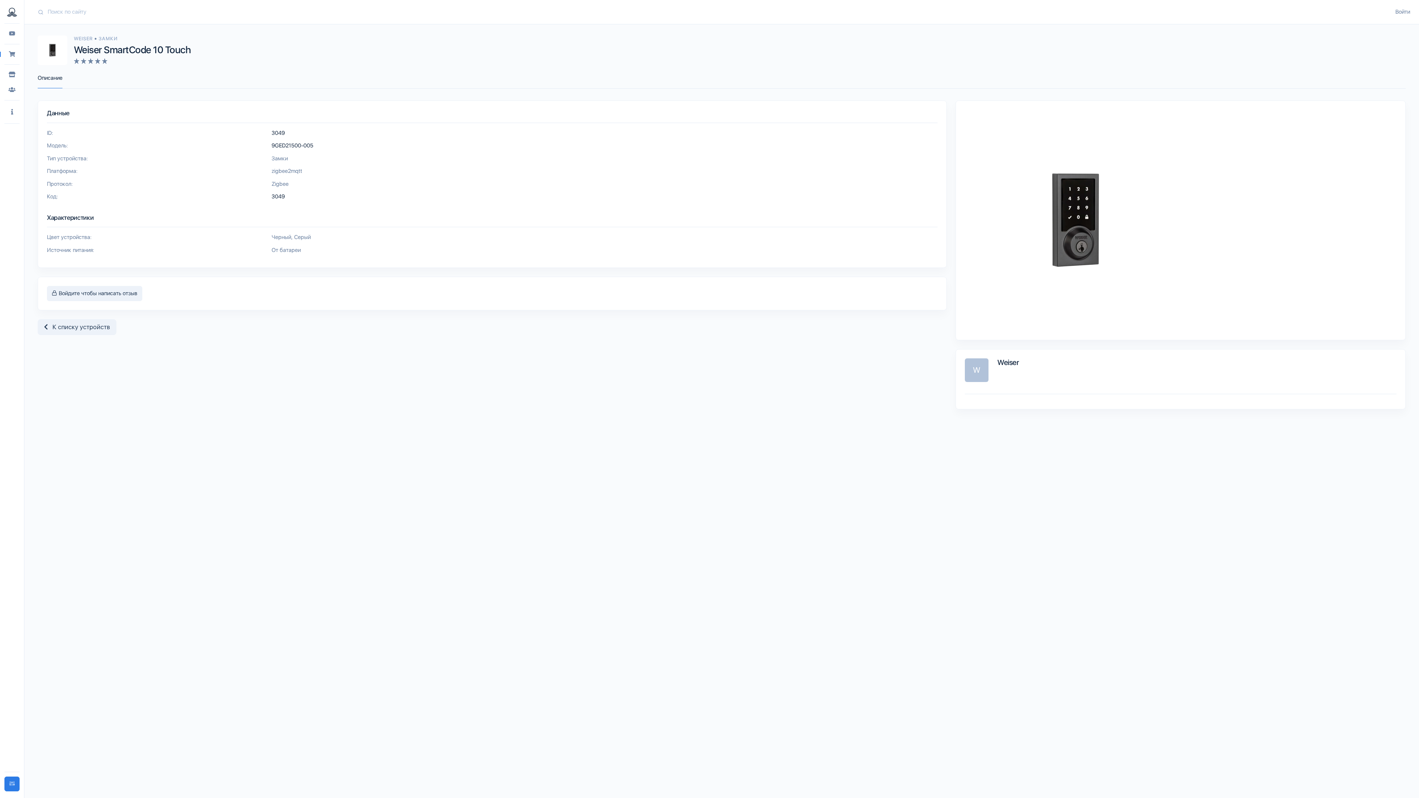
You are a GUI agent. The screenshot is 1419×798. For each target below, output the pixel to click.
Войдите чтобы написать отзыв (97, 293)
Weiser (84, 38)
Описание (50, 78)
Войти (1402, 11)
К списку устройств (79, 327)
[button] (12, 112)
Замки (108, 38)
